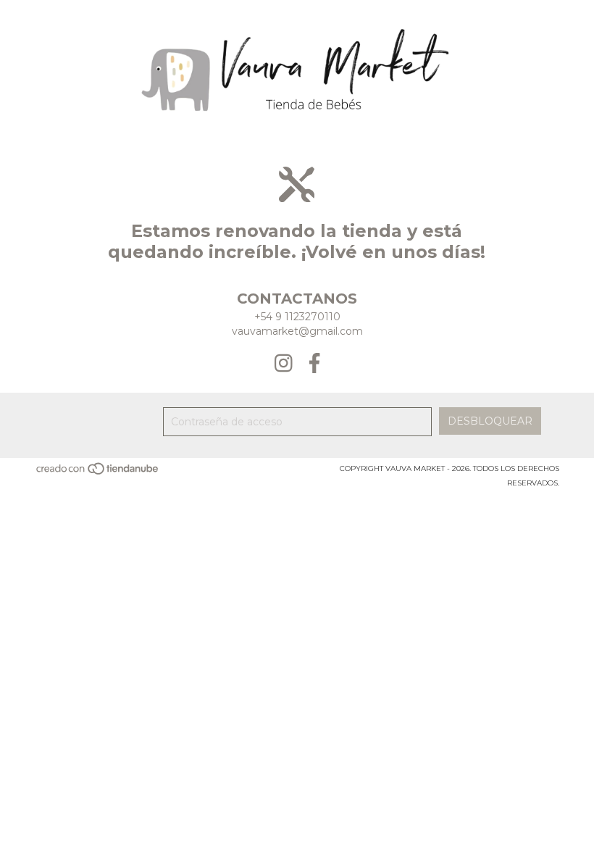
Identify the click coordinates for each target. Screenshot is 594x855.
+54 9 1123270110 (297, 316)
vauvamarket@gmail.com (297, 331)
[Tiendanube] (98, 472)
